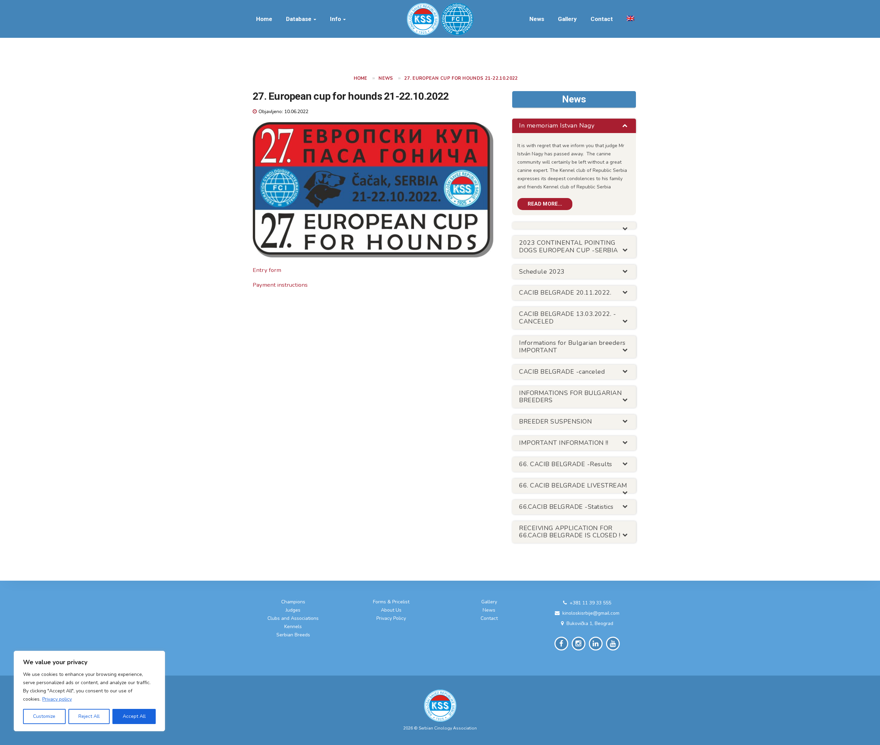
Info (336, 18)
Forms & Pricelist (391, 602)
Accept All (134, 716)
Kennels (293, 626)
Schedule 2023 (542, 271)
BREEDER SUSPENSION (555, 421)
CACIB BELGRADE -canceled (562, 372)
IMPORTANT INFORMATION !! (563, 443)
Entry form (267, 270)
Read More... (545, 204)
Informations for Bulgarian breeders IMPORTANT (572, 346)
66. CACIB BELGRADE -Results (565, 464)
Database (299, 18)
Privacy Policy (391, 618)
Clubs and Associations (293, 618)
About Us (391, 610)
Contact (602, 18)
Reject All (89, 716)
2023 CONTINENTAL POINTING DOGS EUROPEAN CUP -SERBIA (568, 246)
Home (264, 18)
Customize (44, 716)
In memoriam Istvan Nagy (557, 125)
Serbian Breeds (293, 635)
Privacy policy (57, 699)
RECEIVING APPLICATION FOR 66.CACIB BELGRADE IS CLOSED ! (569, 532)
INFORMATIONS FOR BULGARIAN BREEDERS (570, 397)
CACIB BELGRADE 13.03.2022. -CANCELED (567, 318)
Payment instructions (280, 285)
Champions (293, 602)
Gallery (567, 18)
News (536, 18)
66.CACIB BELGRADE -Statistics (566, 507)
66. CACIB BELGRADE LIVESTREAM (573, 485)
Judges (293, 610)
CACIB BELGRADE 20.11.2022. (565, 292)
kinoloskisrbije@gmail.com (590, 613)
